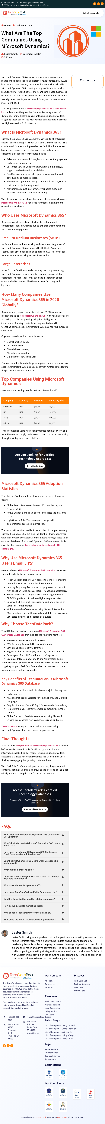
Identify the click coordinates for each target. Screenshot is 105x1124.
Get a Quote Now (35, 466)
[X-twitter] (98, 3)
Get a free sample (91, 12)
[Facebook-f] (94, 3)
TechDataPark (9, 726)
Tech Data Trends (25, 25)
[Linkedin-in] (102, 3)
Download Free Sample (35, 809)
